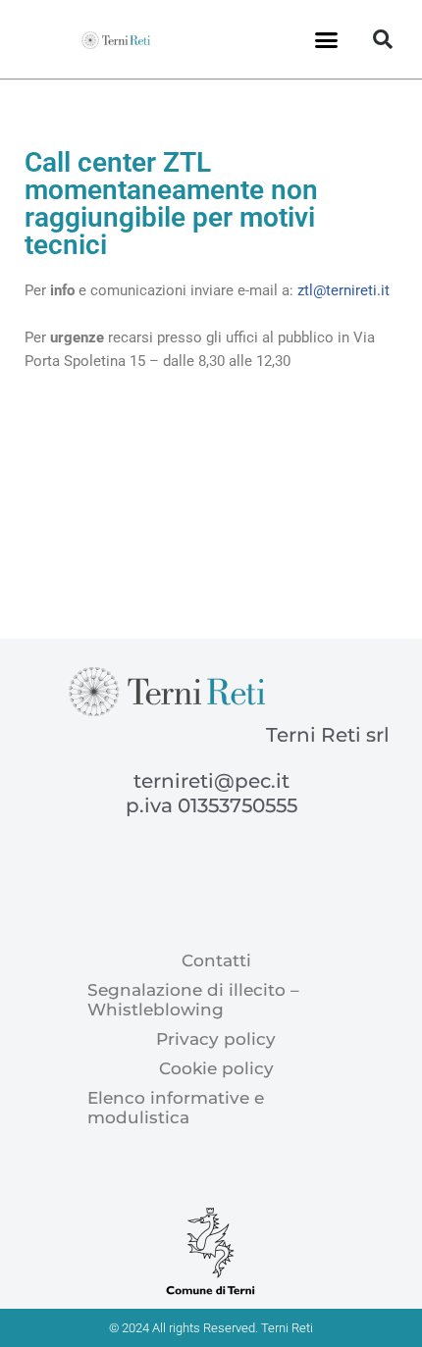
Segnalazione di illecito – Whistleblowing (193, 999)
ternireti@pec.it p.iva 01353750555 (211, 793)
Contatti (216, 960)
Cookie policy (216, 1068)
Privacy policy (216, 1039)
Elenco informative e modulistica (175, 1107)
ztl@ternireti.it (343, 290)
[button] (326, 39)
